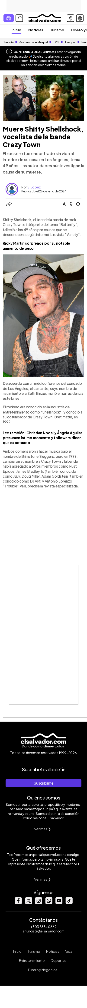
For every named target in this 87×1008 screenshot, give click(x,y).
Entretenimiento (32, 960)
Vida (68, 951)
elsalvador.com (17, 61)
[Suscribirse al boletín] (8, 18)
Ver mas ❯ (42, 829)
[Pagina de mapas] (70, 18)
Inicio (16, 30)
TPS (56, 42)
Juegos (70, 42)
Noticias (35, 30)
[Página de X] (28, 903)
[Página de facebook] (18, 903)
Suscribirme (44, 783)
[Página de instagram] (38, 903)
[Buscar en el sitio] (19, 18)
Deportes (58, 960)
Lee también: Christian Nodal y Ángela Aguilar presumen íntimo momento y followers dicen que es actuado (42, 438)
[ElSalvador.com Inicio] (45, 17)
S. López (34, 187)
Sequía (8, 42)
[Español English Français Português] (80, 18)
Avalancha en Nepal (33, 42)
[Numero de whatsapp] (48, 903)
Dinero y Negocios (42, 970)
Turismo (57, 30)
